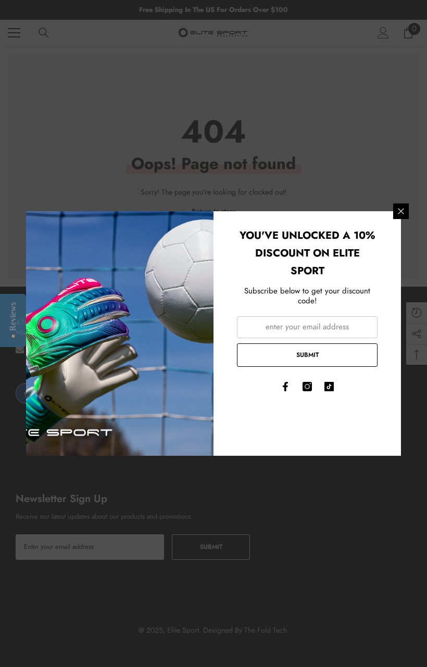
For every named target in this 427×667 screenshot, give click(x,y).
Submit (307, 355)
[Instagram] (307, 386)
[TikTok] (329, 386)
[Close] (401, 211)
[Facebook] (285, 386)
